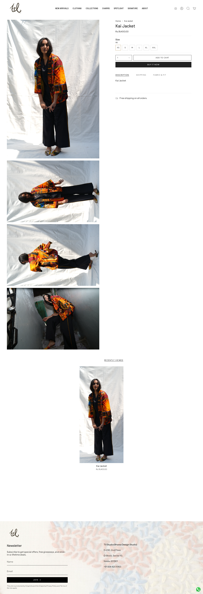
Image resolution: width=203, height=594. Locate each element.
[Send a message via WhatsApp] (198, 589)
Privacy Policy (51, 586)
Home (118, 21)
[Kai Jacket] (102, 414)
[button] (77, 8)
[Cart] (194, 8)
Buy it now (153, 65)
